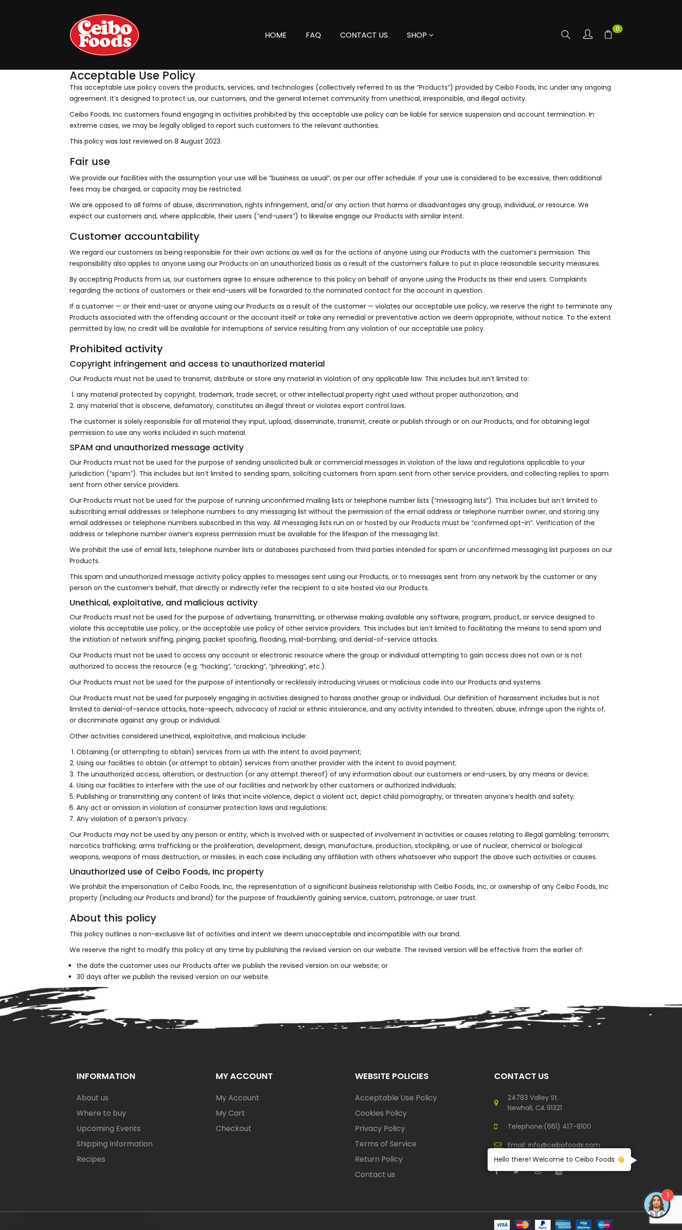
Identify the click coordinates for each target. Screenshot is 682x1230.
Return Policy (379, 1159)
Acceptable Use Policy (396, 1097)
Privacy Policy (380, 1128)
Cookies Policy (381, 1113)
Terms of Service (386, 1143)
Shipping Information (115, 1143)
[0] (608, 35)
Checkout (233, 1128)
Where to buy (101, 1113)
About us (93, 1097)
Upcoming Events (109, 1128)
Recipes (91, 1159)
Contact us (375, 1174)
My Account (237, 1097)
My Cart (230, 1113)
